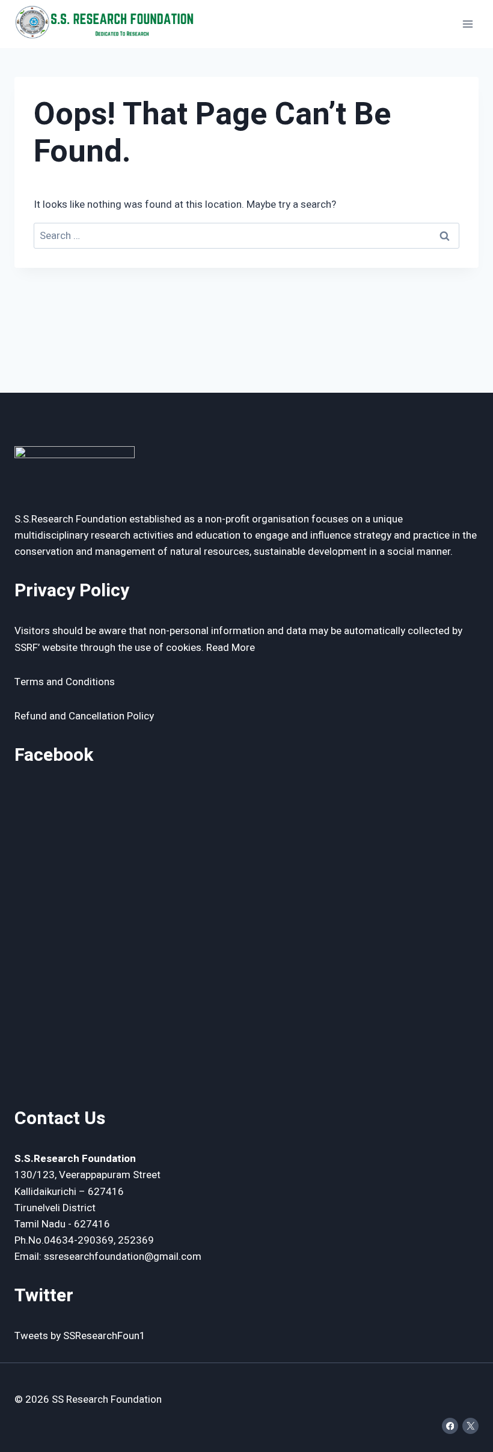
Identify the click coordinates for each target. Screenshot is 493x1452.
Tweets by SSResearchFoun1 (79, 1335)
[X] (470, 1426)
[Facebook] (450, 1426)
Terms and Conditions (64, 681)
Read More (230, 647)
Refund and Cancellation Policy (84, 716)
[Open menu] (467, 23)
